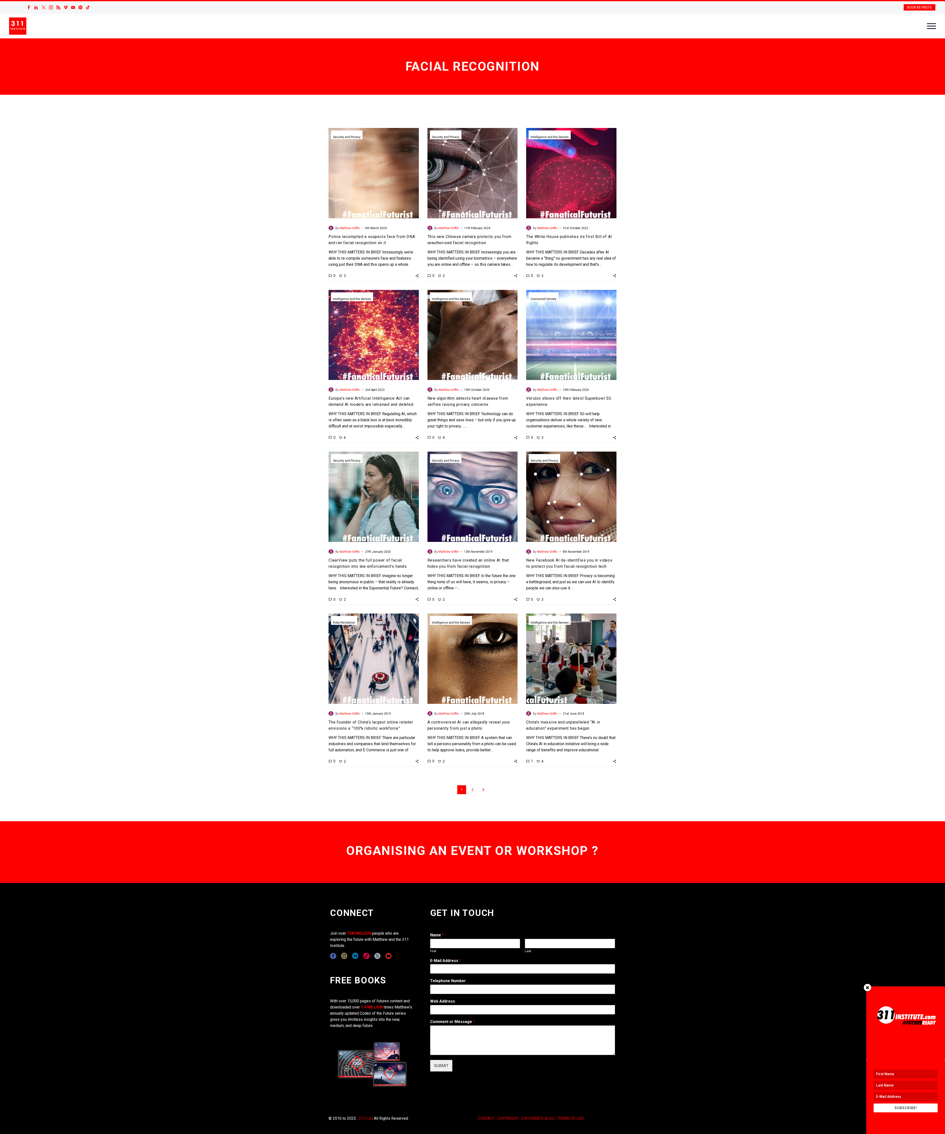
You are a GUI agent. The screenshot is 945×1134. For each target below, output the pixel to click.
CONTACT (486, 1118)
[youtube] (388, 956)
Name (437, 935)
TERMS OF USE (570, 1118)
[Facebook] (28, 7)
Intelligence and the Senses (550, 137)
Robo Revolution (344, 622)
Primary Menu (931, 26)
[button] (417, 275)
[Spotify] (80, 7)
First (433, 951)
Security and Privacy (347, 137)
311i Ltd (366, 1118)
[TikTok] (88, 7)
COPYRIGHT (508, 1118)
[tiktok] (366, 956)
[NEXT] (483, 789)
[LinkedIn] (36, 7)
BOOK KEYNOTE (919, 7)
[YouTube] (73, 7)
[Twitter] (43, 7)
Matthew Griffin (350, 228)
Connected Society (543, 299)
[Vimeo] (65, 7)
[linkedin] (355, 956)
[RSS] (58, 7)
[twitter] (377, 956)
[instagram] (344, 956)
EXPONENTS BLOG (537, 1118)
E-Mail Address (445, 960)
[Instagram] (51, 7)
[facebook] (333, 956)
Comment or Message (452, 1021)
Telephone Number (448, 980)
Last (528, 951)
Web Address (442, 1001)
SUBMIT (441, 1065)
